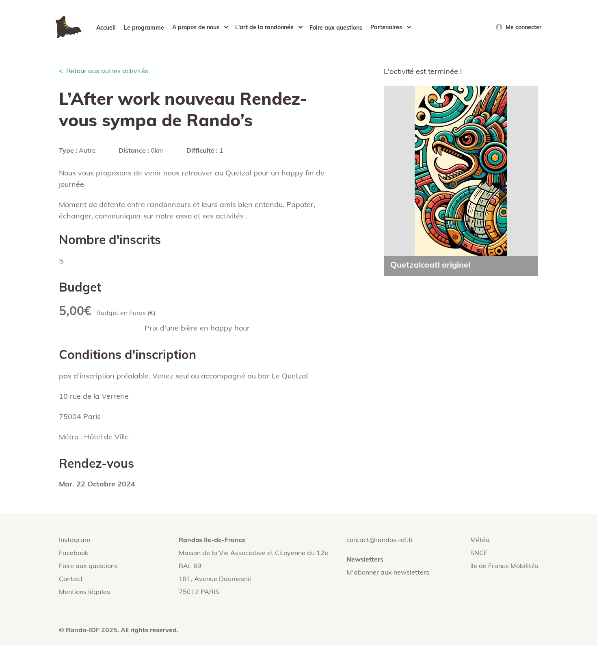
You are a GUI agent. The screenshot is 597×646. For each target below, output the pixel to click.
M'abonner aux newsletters (387, 572)
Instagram (74, 540)
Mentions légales (84, 592)
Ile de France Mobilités (504, 566)
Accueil (106, 27)
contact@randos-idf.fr (379, 540)
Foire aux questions (335, 27)
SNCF (478, 553)
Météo (479, 540)
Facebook (73, 553)
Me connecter (523, 27)
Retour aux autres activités (107, 71)
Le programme (144, 27)
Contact (71, 579)
